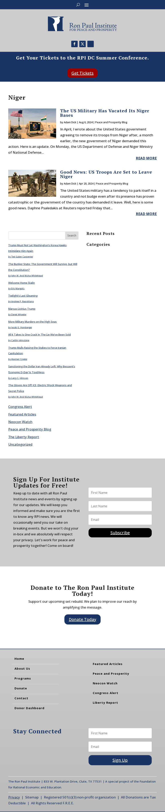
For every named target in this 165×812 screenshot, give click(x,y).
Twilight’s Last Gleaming (23, 295)
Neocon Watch (20, 421)
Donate (20, 688)
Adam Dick (70, 122)
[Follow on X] (82, 44)
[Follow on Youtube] (90, 44)
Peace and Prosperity (111, 673)
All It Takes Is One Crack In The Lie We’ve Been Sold (39, 334)
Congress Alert (20, 406)
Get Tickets (82, 73)
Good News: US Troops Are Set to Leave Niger (106, 174)
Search (71, 235)
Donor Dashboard (29, 708)
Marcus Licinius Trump (21, 309)
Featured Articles (22, 414)
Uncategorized (20, 444)
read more (146, 158)
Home (19, 659)
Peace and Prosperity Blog (111, 122)
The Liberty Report (23, 437)
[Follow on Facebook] (74, 44)
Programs (22, 678)
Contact (21, 698)
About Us (22, 668)
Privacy (14, 797)
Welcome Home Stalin (21, 283)
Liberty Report (105, 702)
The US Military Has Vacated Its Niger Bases (104, 113)
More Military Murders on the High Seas (32, 321)
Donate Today (82, 619)
